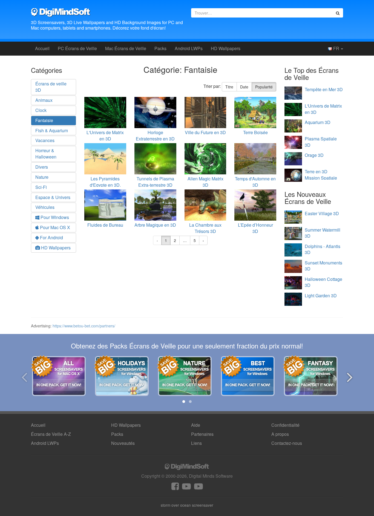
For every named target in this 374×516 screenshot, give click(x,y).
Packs (160, 48)
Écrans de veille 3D (51, 86)
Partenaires (202, 434)
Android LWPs (189, 48)
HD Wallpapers (225, 48)
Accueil (42, 48)
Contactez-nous (286, 443)
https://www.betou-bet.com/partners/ (84, 325)
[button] (183, 401)
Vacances (44, 140)
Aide (195, 425)
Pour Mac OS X (54, 227)
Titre (229, 87)
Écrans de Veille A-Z (51, 434)
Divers (41, 167)
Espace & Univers (52, 197)
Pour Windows (54, 217)
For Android (51, 237)
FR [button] (336, 48)
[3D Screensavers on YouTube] (186, 488)
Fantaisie (44, 120)
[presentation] (24, 376)
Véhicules (44, 207)
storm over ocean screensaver (187, 505)
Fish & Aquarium (51, 130)
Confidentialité (285, 425)
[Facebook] (175, 488)
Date (244, 87)
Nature (41, 177)
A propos (280, 434)
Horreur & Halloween (45, 153)
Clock (41, 110)
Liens (196, 443)
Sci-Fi (41, 187)
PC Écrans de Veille (77, 48)
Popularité (264, 87)
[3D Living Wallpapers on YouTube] (198, 488)
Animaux (44, 100)
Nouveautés (123, 443)
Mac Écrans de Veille (125, 48)
